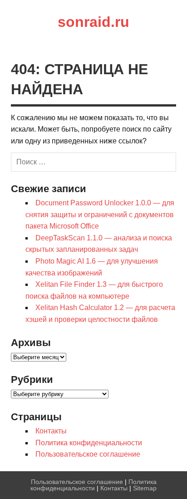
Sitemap (145, 488)
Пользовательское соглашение (87, 454)
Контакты (51, 431)
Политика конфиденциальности (88, 443)
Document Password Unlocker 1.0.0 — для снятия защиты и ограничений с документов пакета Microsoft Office (99, 214)
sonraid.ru (93, 22)
